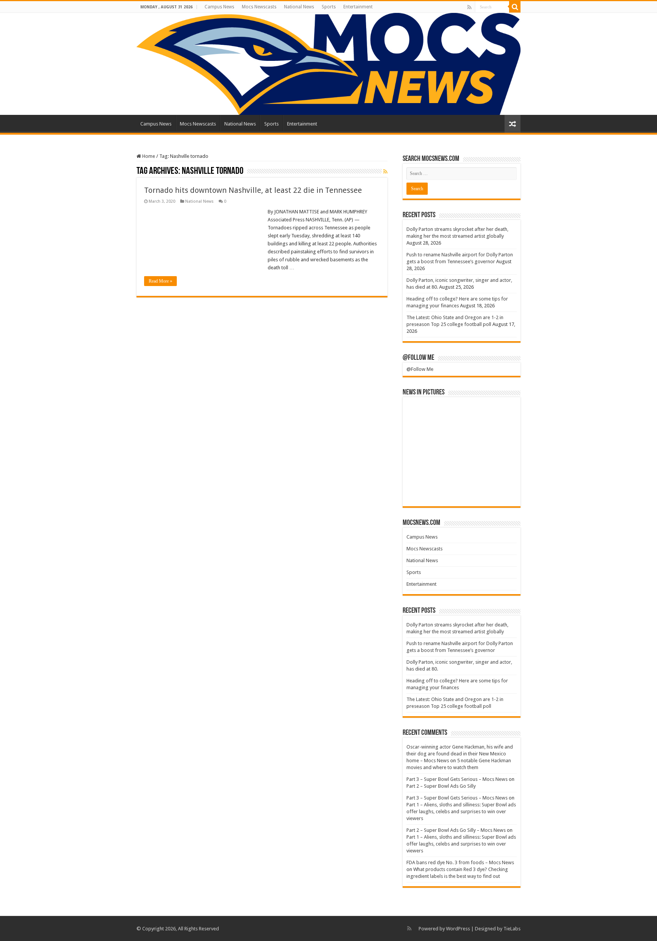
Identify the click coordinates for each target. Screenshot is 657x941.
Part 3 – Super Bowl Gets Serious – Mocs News (457, 779)
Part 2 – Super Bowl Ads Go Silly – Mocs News (456, 830)
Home (148, 156)
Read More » (160, 281)
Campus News (219, 7)
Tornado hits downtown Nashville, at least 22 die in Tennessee (253, 190)
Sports (329, 7)
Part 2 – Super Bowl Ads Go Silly (441, 786)
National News (299, 7)
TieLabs (512, 928)
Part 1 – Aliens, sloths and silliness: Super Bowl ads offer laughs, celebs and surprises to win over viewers (461, 811)
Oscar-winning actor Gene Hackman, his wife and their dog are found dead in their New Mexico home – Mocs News (459, 753)
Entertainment (358, 7)
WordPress (458, 928)
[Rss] (469, 7)
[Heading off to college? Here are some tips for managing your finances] (425, 439)
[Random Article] (513, 124)
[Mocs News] (328, 64)
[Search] (515, 7)
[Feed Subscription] (385, 171)
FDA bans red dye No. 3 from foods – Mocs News (460, 862)
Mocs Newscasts (259, 7)
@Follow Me (418, 358)
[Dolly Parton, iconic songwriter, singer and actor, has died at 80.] (498, 413)
